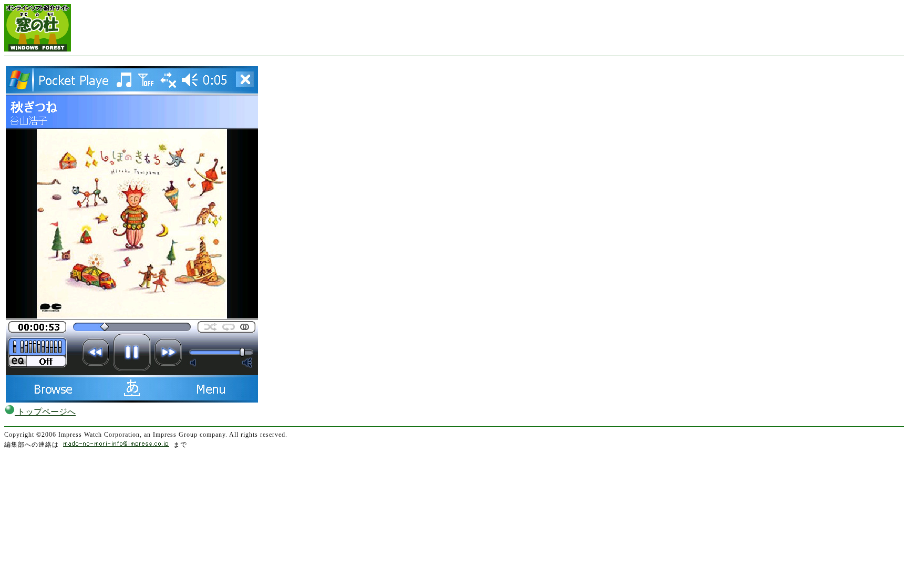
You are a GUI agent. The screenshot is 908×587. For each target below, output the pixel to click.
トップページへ (45, 411)
